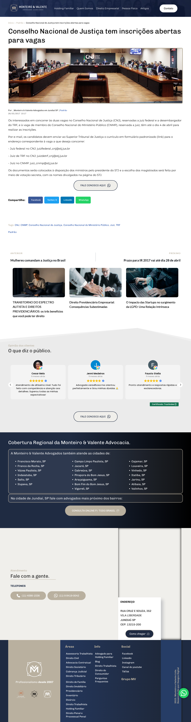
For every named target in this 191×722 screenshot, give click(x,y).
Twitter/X (52, 200)
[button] (180, 385)
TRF (118, 225)
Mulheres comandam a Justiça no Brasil (38, 260)
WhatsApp (84, 200)
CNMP (24, 225)
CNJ (17, 225)
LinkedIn (68, 200)
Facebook (36, 200)
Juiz (112, 225)
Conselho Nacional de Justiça (45, 225)
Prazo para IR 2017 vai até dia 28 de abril (152, 260)
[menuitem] (63, 8)
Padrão (63, 110)
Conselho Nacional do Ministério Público (86, 225)
